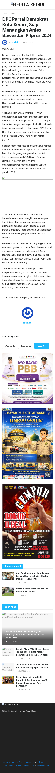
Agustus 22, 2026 (23, 658)
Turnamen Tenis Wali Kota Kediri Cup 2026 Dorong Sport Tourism (32, 666)
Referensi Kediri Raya (26, 711)
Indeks (40, 762)
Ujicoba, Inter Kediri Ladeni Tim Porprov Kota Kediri (32, 590)
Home (4, 14)
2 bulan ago (22, 582)
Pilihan (12, 14)
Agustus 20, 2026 (23, 689)
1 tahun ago (22, 595)
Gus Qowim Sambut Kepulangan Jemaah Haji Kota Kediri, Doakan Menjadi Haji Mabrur (32, 576)
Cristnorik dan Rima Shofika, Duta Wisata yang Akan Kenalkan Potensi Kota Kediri (24, 634)
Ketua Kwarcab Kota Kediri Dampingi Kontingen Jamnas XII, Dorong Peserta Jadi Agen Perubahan (32, 681)
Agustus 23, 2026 (12, 641)
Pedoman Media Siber (25, 766)
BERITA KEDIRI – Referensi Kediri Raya (18, 762)
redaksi (14, 42)
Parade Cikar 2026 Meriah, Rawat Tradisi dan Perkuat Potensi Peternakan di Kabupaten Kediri (32, 652)
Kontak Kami (7, 766)
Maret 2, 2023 (27, 42)
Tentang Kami (43, 766)
